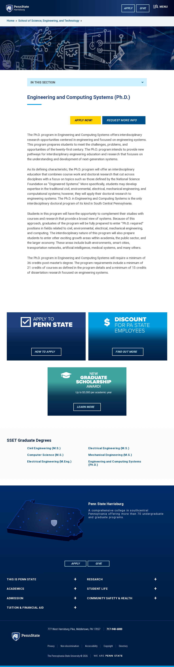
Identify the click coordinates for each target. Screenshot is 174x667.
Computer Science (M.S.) (45, 455)
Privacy (51, 646)
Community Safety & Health (109, 598)
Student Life (97, 588)
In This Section (43, 82)
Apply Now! (83, 120)
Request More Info (122, 120)
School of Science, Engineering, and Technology (48, 20)
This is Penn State (21, 579)
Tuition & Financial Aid (25, 607)
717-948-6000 (114, 629)
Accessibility (91, 646)
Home (10, 20)
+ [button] (75, 579)
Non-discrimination (70, 646)
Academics (15, 588)
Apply (128, 8)
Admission (15, 598)
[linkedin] (78, 551)
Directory (123, 646)
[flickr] (87, 551)
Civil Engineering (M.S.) (43, 448)
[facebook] (69, 551)
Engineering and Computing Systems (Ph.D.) (114, 463)
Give (143, 8)
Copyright (108, 646)
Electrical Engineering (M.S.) (108, 448)
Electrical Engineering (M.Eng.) (49, 461)
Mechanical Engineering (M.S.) (110, 455)
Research (95, 579)
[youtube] (95, 551)
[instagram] (104, 551)
